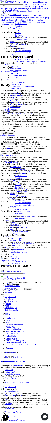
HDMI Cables (20, 196)
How (7, 236)
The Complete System (18, 227)
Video (12, 194)
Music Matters (15, 225)
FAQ (12, 254)
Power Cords (20, 200)
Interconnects (20, 169)
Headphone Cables (22, 171)
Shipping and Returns (18, 261)
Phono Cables (20, 173)
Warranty (13, 256)
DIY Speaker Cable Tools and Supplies (20, 344)
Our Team (14, 234)
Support (8, 247)
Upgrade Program (17, 250)
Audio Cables (15, 167)
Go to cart (9, 144)
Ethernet (18, 185)
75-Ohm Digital (21, 189)
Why (7, 220)
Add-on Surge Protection (24, 205)
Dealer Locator (11, 265)
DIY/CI (13, 207)
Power (12, 198)
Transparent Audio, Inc (16, 420)
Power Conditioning (23, 203)
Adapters (18, 178)
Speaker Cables (21, 176)
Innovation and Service (19, 232)
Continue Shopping (7, 135)
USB (17, 182)
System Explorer (11, 162)
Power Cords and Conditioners (22, 243)
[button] (44, 416)
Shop (7, 164)
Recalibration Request (18, 252)
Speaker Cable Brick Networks (17, 342)
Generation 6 (15, 223)
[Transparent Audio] (13, 1)
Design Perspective (17, 238)
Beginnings (14, 229)
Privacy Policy (15, 263)
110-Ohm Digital (21, 191)
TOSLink (18, 187)
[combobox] (11, 5)
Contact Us (14, 259)
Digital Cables (15, 180)
